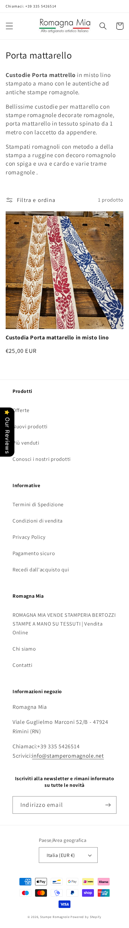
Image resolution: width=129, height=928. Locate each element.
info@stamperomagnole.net (68, 755)
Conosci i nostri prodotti (42, 459)
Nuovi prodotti (30, 426)
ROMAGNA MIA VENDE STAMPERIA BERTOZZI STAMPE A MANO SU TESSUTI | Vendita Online (64, 623)
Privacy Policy (29, 537)
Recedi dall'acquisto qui (41, 569)
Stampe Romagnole (55, 917)
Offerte (21, 410)
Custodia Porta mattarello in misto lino (57, 337)
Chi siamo (24, 648)
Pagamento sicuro (34, 553)
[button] (9, 26)
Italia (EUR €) (61, 855)
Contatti (23, 665)
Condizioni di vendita (38, 520)
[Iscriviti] (108, 805)
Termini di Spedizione (38, 504)
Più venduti (26, 442)
